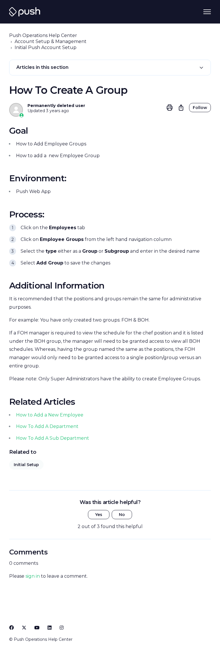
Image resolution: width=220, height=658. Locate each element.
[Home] (24, 11)
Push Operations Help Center (43, 35)
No (122, 514)
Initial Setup (26, 464)
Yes (98, 514)
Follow (200, 107)
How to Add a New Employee (49, 415)
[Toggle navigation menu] (207, 12)
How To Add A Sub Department (52, 438)
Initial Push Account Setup (45, 47)
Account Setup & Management (51, 41)
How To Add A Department (47, 426)
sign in (32, 576)
